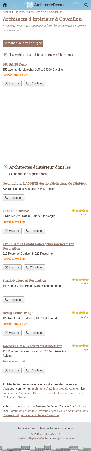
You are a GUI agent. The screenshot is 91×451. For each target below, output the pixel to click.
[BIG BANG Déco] (45, 70)
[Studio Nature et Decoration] (45, 286)
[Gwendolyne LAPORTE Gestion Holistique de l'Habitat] (45, 186)
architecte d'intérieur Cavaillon (40, 415)
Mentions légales (27, 438)
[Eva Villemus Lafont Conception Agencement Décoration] (45, 252)
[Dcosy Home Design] (45, 318)
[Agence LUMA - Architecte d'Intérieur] (45, 354)
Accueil (5, 5)
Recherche (86, 5)
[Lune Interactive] (45, 216)
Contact (44, 438)
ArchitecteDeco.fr (50, 434)
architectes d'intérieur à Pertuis (22, 393)
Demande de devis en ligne (23, 43)
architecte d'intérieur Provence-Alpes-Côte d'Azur (42, 411)
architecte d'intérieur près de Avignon (55, 388)
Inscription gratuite (63, 438)
